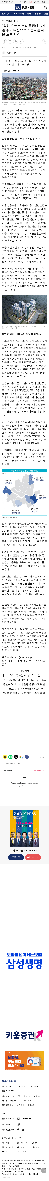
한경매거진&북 (7, 2)
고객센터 (20, 1105)
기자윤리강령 (25, 1100)
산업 (46, 13)
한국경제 (5, 1143)
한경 (8, 1086)
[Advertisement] (24, 907)
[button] (44, 2)
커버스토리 (18, 13)
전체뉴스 (6, 13)
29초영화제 (21, 1152)
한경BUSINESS (12, 21)
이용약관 (37, 1096)
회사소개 (5, 1096)
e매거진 (37, 2)
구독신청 (16, 857)
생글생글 (35, 1147)
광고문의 (26, 1096)
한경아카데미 (7, 1147)
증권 (29, 13)
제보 (30, 2)
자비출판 (23, 2)
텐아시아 (20, 1147)
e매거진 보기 (33, 857)
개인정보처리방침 (9, 1100)
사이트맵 (30, 1105)
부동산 (37, 13)
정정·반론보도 (7, 1105)
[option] (24, 964)
